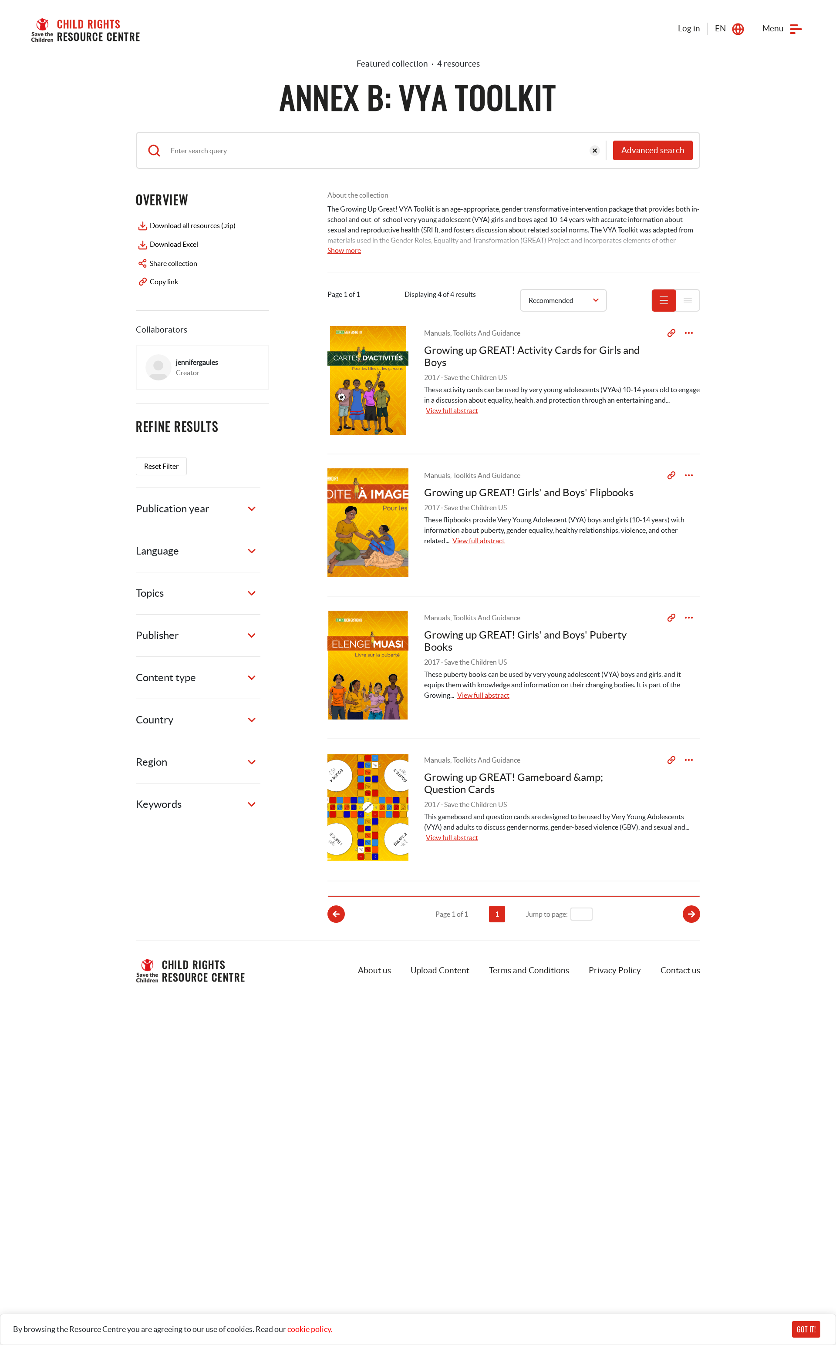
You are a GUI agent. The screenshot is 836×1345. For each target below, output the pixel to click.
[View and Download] (689, 333)
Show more (344, 250)
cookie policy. (310, 1329)
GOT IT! (806, 1329)
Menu (773, 28)
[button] (440, 971)
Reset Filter (161, 466)
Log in (689, 28)
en (720, 28)
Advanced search (652, 150)
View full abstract (452, 410)
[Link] (671, 333)
